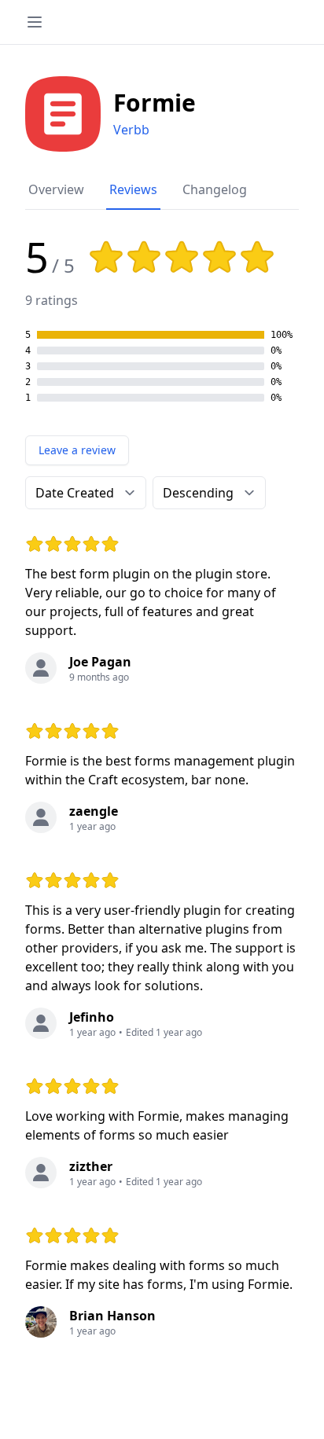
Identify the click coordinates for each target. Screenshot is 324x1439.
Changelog (214, 189)
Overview (56, 189)
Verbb (131, 129)
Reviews (133, 189)
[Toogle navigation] (34, 22)
